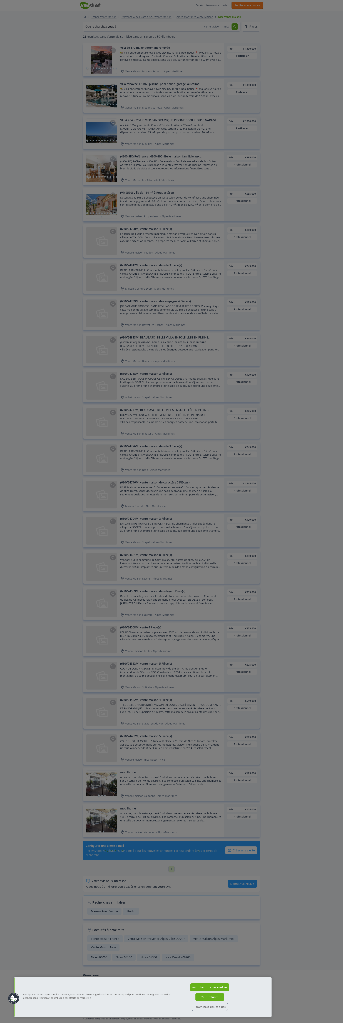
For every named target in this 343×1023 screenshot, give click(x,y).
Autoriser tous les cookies (209, 987)
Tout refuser (210, 997)
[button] (13, 998)
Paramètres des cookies (210, 1007)
